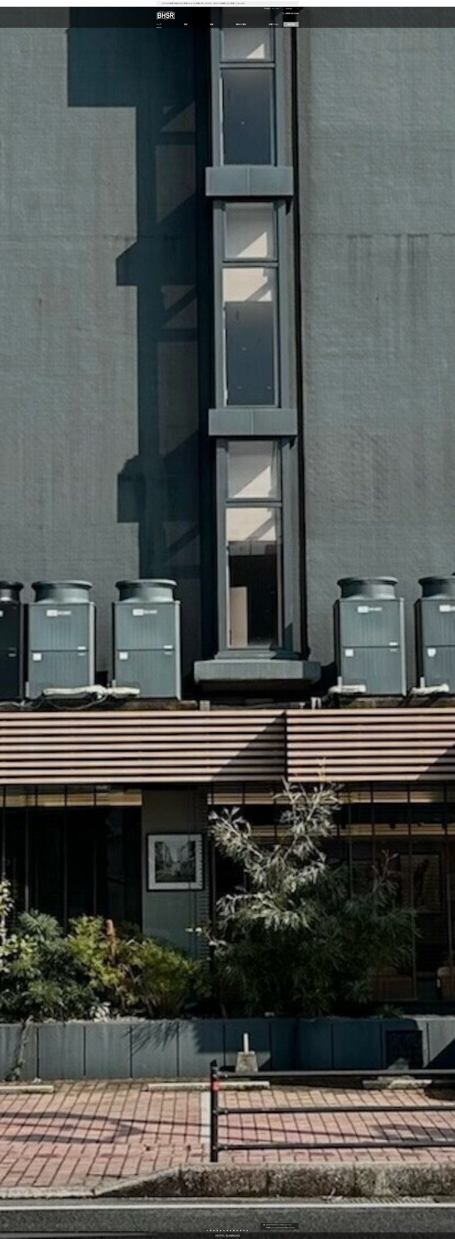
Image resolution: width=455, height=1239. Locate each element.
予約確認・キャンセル (271, 8)
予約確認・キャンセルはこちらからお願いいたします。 (280, 1227)
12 (244, 1230)
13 (247, 1230)
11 (240, 1230)
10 (237, 1230)
